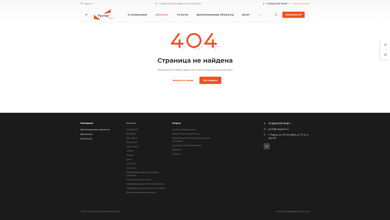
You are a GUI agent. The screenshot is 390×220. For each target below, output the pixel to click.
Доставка (177, 149)
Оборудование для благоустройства (145, 184)
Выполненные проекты (95, 129)
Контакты (86, 138)
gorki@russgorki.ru (278, 129)
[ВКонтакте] (267, 146)
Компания (86, 123)
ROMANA (131, 133)
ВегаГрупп (131, 142)
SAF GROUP (132, 138)
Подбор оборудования (184, 129)
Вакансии (86, 134)
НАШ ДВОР (132, 129)
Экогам (130, 155)
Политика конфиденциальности (293, 211)
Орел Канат (132, 146)
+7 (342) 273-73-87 (276, 3)
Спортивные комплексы (138, 179)
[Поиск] (276, 14)
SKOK (129, 159)
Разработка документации (186, 133)
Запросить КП (293, 14)
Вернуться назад (183, 80)
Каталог (131, 123)
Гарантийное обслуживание (187, 145)
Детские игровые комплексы (141, 192)
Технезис (131, 168)
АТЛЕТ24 (131, 163)
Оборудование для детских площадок (146, 188)
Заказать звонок (301, 3)
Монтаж (176, 154)
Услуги (176, 123)
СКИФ (129, 151)
